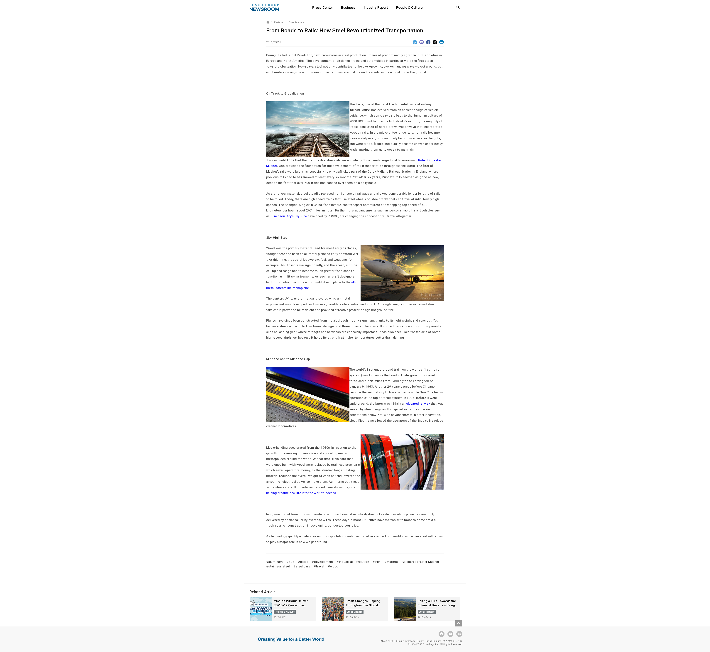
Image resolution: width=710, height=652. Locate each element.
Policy (420, 641)
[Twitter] (435, 42)
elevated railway (418, 403)
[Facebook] (428, 42)
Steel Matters (296, 22)
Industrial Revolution (354, 562)
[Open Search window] (458, 7)
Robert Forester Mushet (421, 562)
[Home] (268, 22)
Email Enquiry (433, 641)
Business (348, 7)
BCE (291, 562)
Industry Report (376, 7)
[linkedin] (459, 634)
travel (320, 566)
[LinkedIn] (441, 42)
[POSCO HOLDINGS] (441, 634)
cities (304, 562)
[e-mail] (421, 42)
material (392, 562)
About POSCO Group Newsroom (398, 641)
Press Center (322, 7)
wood (334, 566)
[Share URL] (415, 42)
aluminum (275, 562)
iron (378, 562)
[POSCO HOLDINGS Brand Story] (291, 642)
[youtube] (450, 634)
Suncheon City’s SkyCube (289, 216)
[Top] (458, 623)
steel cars (303, 566)
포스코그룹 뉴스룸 (452, 641)
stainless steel (279, 566)
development (323, 562)
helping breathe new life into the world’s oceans (301, 493)
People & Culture (409, 7)
